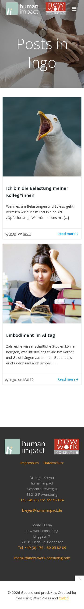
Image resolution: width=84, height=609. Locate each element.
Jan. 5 (27, 234)
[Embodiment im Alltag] (42, 283)
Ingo (12, 234)
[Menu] (74, 9)
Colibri (64, 598)
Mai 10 (28, 379)
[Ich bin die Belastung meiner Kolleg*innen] (42, 136)
